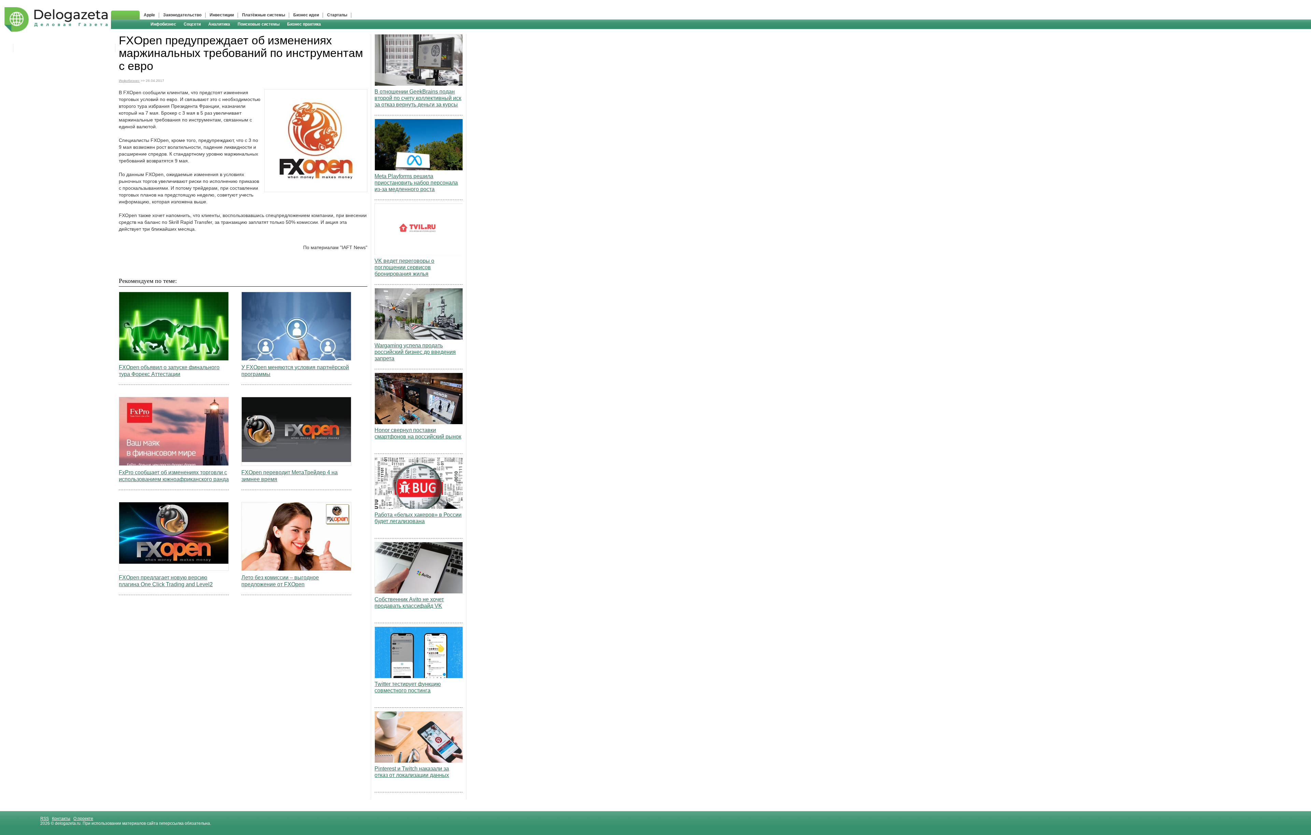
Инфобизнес (163, 24)
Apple (149, 15)
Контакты (61, 818)
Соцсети (192, 24)
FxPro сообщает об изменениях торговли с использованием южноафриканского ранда (174, 476)
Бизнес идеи (306, 15)
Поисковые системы (259, 24)
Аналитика (219, 24)
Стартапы (337, 15)
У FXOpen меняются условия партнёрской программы (295, 370)
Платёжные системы (263, 15)
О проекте (83, 818)
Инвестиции (222, 15)
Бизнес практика (304, 24)
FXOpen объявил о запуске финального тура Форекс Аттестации (169, 370)
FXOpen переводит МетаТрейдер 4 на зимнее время (289, 476)
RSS (44, 818)
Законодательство (182, 15)
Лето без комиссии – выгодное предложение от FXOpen (280, 581)
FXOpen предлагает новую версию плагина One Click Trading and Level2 (166, 581)
